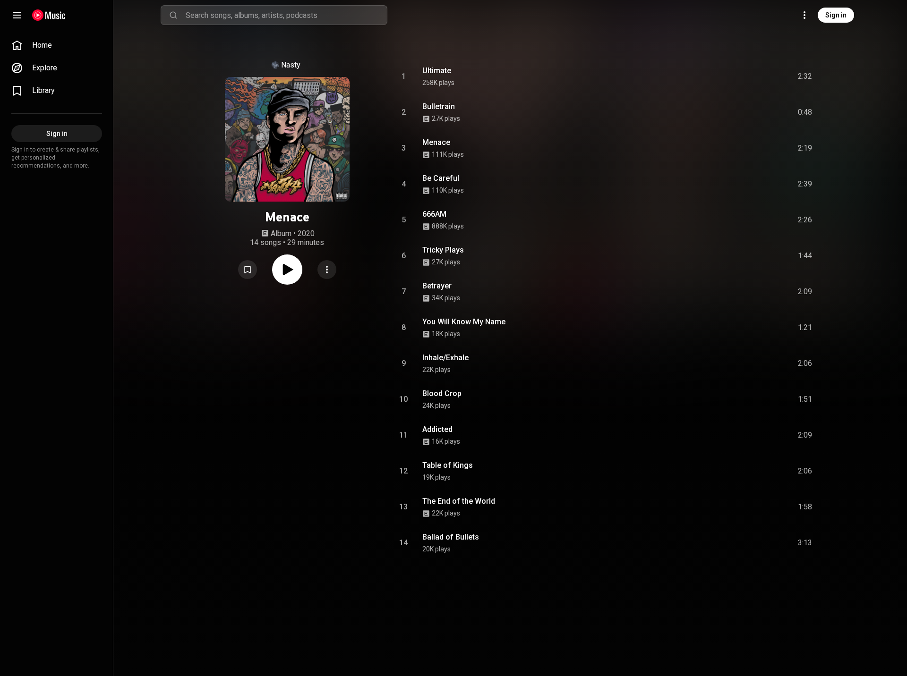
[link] (57, 45)
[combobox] (286, 15)
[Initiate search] (173, 15)
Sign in (836, 15)
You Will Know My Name (463, 321)
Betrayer (437, 285)
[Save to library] (247, 269)
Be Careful (440, 178)
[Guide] (17, 15)
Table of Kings (447, 465)
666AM (434, 214)
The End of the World (458, 501)
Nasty (290, 64)
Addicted (437, 429)
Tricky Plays (443, 249)
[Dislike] (751, 76)
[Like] (733, 76)
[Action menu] (326, 269)
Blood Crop (442, 393)
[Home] (49, 15)
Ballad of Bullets (450, 536)
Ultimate (436, 70)
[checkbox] (805, 76)
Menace (436, 142)
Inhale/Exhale (445, 357)
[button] (247, 269)
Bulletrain (438, 106)
